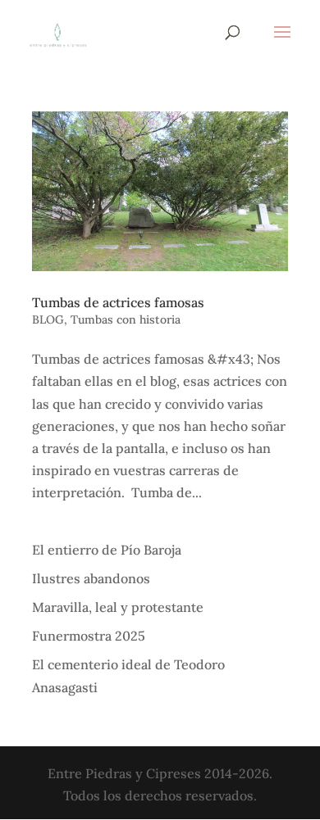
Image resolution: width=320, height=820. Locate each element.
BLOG (48, 319)
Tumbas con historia (126, 319)
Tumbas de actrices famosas (118, 302)
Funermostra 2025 (88, 635)
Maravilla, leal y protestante (117, 607)
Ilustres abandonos (91, 578)
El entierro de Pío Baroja (106, 549)
